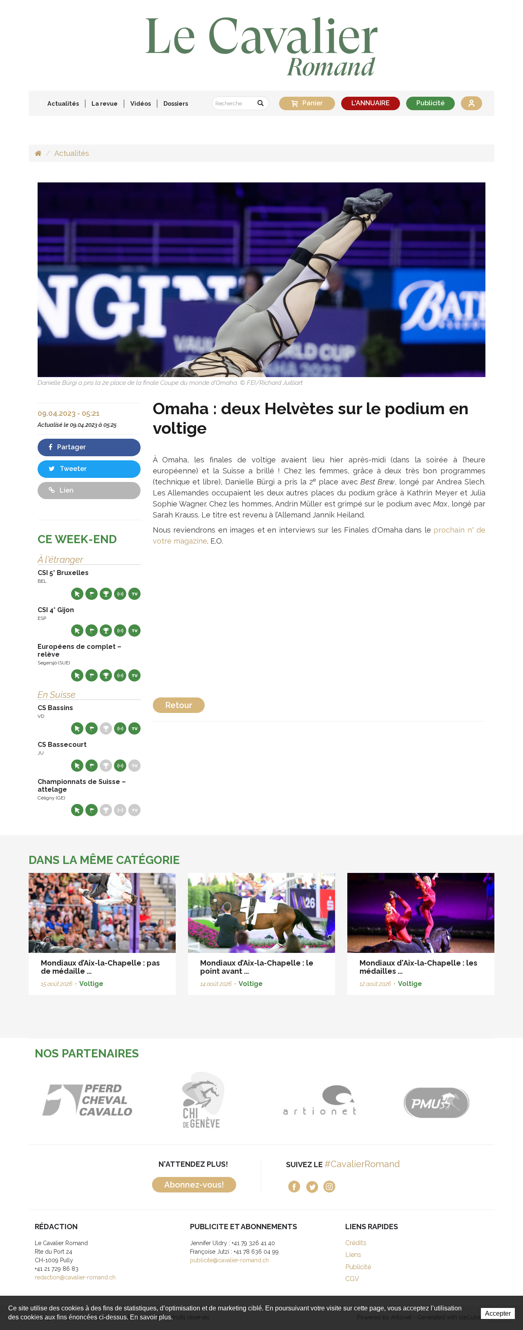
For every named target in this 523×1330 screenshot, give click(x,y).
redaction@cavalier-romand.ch (75, 1277)
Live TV (134, 594)
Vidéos (140, 103)
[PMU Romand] (321, 1100)
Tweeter (72, 469)
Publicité (430, 103)
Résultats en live (120, 594)
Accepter (498, 1313)
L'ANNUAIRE (370, 103)
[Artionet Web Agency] (204, 1100)
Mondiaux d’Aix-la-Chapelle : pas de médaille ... (100, 967)
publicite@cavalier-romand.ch (229, 1260)
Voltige (91, 984)
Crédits (356, 1243)
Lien (66, 490)
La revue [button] (105, 103)
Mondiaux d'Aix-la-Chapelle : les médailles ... (418, 967)
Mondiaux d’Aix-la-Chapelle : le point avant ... (256, 967)
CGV (352, 1279)
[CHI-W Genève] (88, 1100)
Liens (353, 1255)
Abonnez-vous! (194, 1185)
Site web (77, 594)
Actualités (63, 103)
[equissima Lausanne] (437, 1100)
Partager (71, 447)
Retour (178, 705)
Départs (91, 594)
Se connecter (471, 103)
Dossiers (175, 103)
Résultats (106, 594)
